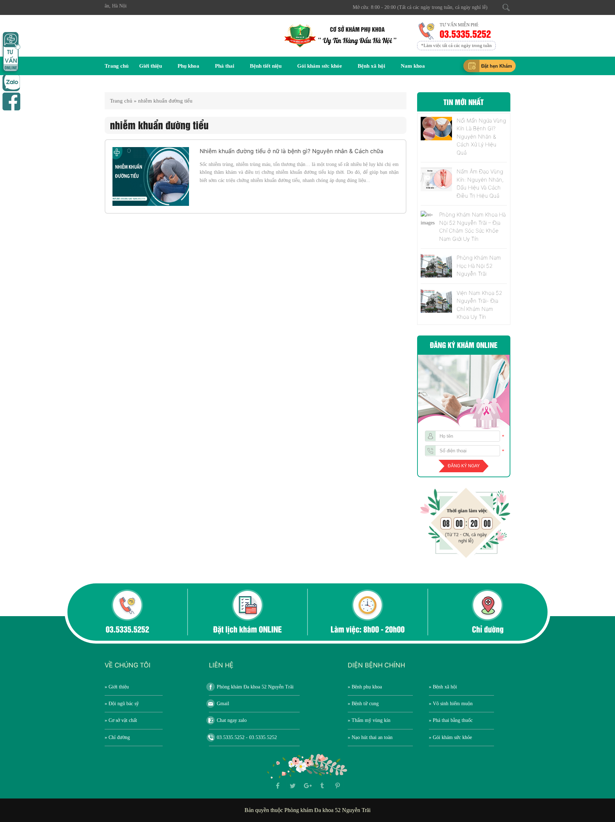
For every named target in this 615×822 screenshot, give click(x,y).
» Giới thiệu (117, 687)
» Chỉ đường (117, 737)
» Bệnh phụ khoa (365, 687)
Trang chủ (116, 66)
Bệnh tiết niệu (266, 66)
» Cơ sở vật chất (121, 720)
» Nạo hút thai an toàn (370, 737)
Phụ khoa (188, 66)
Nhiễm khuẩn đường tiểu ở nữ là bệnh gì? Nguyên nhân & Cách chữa (291, 151)
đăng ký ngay (464, 465)
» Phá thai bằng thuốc (451, 720)
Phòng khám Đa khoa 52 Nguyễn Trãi (255, 687)
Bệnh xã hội (371, 66)
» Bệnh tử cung (363, 703)
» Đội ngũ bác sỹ (122, 703)
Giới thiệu (150, 66)
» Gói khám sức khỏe (450, 737)
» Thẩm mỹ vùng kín (369, 720)
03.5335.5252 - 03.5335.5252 (247, 737)
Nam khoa (413, 66)
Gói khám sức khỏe (319, 66)
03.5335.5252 (464, 33)
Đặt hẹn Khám (496, 66)
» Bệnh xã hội (443, 687)
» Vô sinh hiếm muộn (451, 703)
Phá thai (224, 66)
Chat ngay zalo (232, 720)
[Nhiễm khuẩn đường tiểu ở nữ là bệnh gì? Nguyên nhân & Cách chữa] (150, 176)
